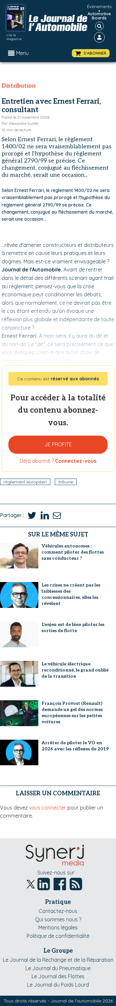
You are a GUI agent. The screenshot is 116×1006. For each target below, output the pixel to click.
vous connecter (47, 807)
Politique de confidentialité (58, 936)
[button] (91, 53)
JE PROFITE (58, 444)
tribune (65, 482)
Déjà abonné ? (58, 461)
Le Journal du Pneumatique (58, 968)
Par (20, 123)
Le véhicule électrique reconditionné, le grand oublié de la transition (75, 670)
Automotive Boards (99, 16)
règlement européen (25, 482)
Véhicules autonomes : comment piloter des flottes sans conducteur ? (73, 552)
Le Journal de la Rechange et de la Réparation (58, 960)
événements (99, 6)
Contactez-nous (58, 911)
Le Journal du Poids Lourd (58, 984)
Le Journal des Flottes (58, 976)
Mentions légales (58, 927)
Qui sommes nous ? (58, 919)
